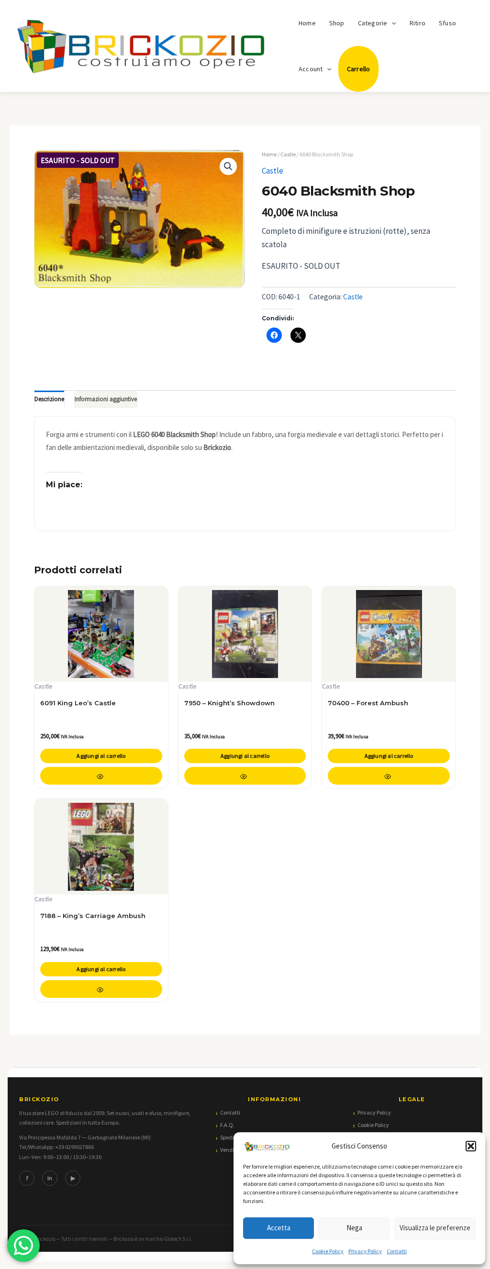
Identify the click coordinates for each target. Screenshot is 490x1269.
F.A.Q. (227, 1124)
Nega (354, 1227)
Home (307, 23)
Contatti (397, 1251)
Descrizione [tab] (49, 399)
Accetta (278, 1227)
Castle (288, 154)
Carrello (358, 69)
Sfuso (447, 23)
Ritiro (417, 23)
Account (311, 69)
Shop (337, 23)
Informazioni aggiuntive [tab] (106, 399)
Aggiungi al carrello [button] (101, 755)
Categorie (373, 23)
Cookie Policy (328, 1251)
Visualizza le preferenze (435, 1227)
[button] (471, 1146)
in (49, 1177)
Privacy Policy (365, 1251)
